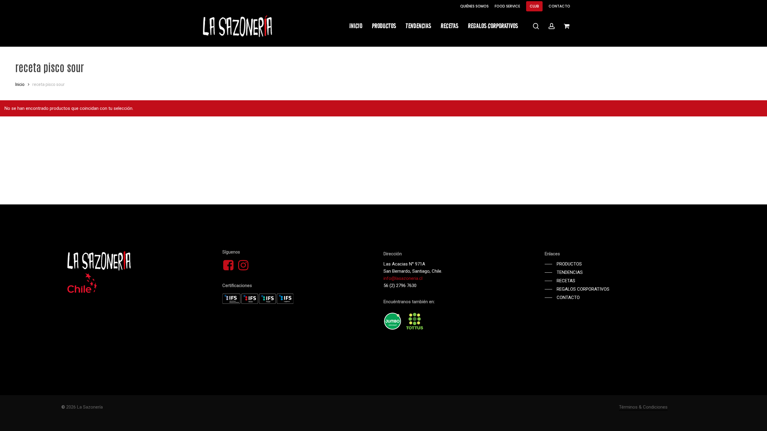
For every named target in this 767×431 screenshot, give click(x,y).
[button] (563, 264)
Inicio (20, 84)
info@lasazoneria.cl (403, 278)
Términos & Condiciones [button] (643, 407)
